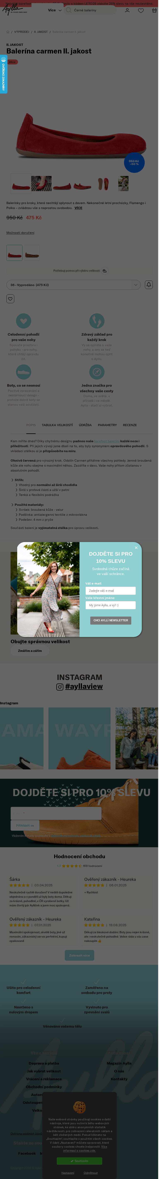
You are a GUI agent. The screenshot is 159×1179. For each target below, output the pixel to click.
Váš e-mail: (92, 583)
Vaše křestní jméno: (99, 598)
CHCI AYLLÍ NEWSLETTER (109, 620)
